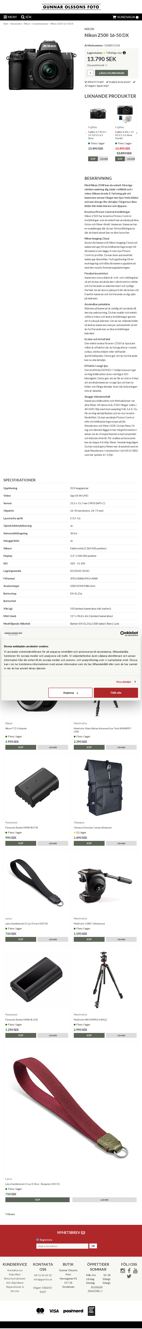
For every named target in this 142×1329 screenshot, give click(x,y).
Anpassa (68, 692)
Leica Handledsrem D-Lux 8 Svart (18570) (26, 923)
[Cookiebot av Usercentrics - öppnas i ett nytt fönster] (123, 633)
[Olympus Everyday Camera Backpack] (105, 787)
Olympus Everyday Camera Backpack (93, 827)
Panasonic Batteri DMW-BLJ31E (21, 1019)
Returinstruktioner (15, 1278)
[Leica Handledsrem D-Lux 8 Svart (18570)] (36, 883)
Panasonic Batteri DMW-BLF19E (21, 827)
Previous (85, 133)
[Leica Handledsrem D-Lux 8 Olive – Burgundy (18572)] (71, 1109)
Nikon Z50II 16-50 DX (62, 23)
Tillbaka (10, 1214)
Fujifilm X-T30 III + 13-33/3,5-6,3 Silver (97, 135)
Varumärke (16, 23)
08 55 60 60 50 (43, 1275)
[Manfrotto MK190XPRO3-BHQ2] (105, 979)
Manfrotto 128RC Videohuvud (89, 923)
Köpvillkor (15, 1274)
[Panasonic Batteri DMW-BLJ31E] (36, 979)
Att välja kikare (15, 1282)
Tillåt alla (115, 692)
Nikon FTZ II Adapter (16, 728)
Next (137, 133)
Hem (5, 23)
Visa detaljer (123, 681)
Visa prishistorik (95, 65)
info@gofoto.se (43, 1279)
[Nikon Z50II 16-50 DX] (41, 65)
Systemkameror (40, 23)
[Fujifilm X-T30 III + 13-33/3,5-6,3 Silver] (98, 114)
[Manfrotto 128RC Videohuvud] (105, 883)
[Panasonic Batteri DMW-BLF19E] (36, 787)
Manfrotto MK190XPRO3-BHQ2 (90, 1019)
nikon (89, 29)
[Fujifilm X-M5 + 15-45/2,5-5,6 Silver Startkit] (125, 114)
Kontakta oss (15, 1270)
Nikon (27, 23)
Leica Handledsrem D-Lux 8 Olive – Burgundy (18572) (32, 1184)
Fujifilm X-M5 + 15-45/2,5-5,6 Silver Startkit (124, 135)
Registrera (46, 1239)
